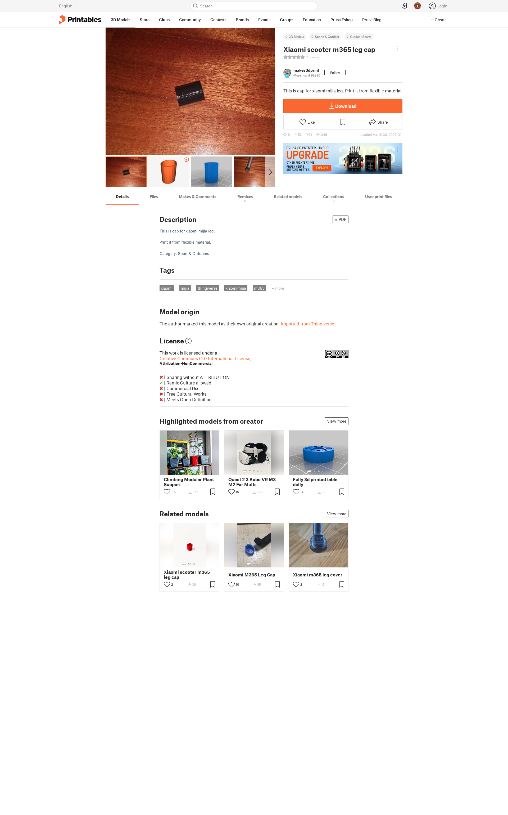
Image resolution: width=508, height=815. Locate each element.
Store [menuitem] (144, 19)
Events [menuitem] (264, 19)
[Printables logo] (80, 19)
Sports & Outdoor (327, 36)
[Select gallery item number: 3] (192, 471)
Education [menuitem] (312, 19)
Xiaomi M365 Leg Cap (251, 574)
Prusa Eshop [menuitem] (341, 19)
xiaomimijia (236, 288)
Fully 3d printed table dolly (315, 482)
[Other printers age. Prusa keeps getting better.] (342, 158)
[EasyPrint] (405, 6)
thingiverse (207, 288)
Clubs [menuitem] (164, 19)
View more (336, 421)
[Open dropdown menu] (397, 49)
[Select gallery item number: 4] (196, 471)
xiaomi (167, 288)
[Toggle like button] (167, 492)
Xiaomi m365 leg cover (317, 574)
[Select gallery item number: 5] (262, 471)
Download (345, 106)
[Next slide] (270, 171)
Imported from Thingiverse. (308, 323)
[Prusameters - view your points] (417, 5)
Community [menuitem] (190, 19)
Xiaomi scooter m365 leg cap (187, 575)
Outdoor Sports (360, 36)
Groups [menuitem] (286, 19)
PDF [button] (342, 219)
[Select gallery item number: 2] (188, 471)
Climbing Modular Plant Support (189, 482)
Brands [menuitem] (242, 19)
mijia (185, 288)
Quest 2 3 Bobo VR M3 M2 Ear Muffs (252, 482)
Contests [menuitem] (218, 19)
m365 (259, 288)
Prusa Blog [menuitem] (372, 19)
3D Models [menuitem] (120, 19)
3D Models (296, 36)
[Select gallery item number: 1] (182, 471)
